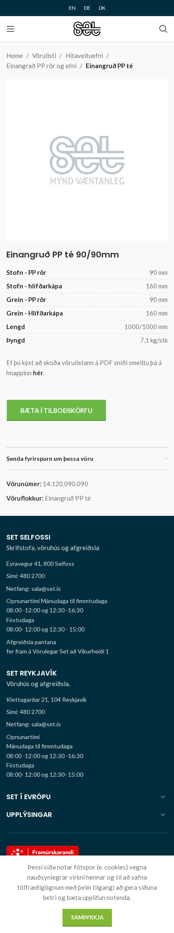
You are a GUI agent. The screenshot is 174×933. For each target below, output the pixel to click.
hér (38, 373)
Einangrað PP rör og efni (41, 65)
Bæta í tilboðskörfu (56, 410)
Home (14, 55)
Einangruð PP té (109, 65)
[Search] (163, 28)
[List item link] (87, 576)
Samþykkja (87, 917)
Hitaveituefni (84, 55)
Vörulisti (44, 55)
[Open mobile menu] (10, 28)
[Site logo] (87, 28)
